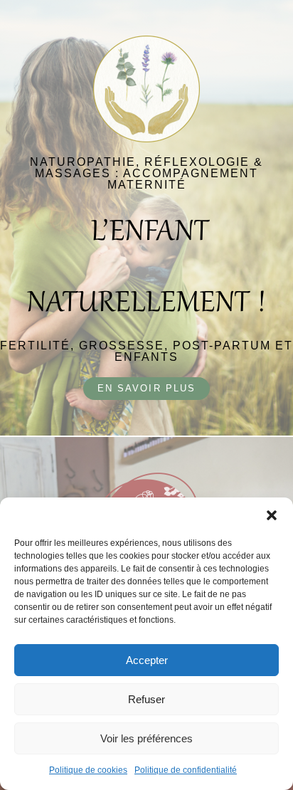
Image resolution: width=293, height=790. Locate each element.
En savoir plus (146, 388)
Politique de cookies (88, 770)
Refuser (146, 699)
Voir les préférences (146, 738)
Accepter (147, 660)
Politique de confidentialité (185, 770)
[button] (272, 515)
